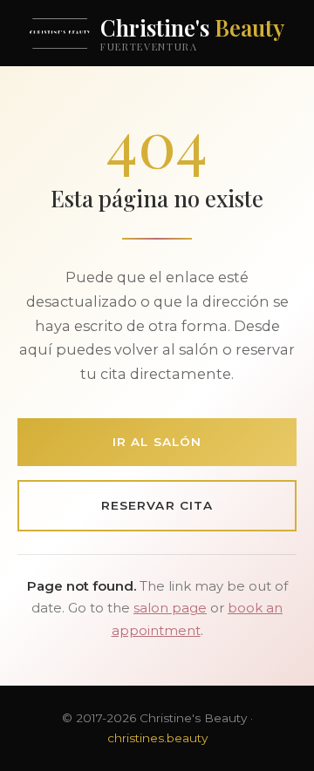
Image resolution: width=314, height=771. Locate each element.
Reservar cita (157, 505)
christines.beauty (157, 738)
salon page (170, 608)
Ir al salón (157, 442)
